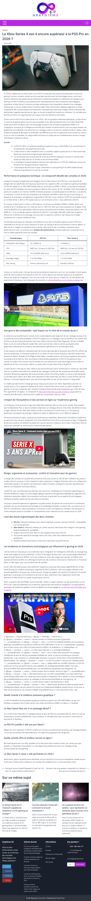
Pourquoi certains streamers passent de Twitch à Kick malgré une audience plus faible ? (32, 887)
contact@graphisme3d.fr (75, 859)
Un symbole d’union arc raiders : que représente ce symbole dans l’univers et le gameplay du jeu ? (75, 809)
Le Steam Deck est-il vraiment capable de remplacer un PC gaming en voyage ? (15, 809)
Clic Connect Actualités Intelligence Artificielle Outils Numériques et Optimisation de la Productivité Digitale (33, 849)
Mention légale (50, 858)
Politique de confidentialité (54, 854)
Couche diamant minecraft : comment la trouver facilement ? (45, 808)
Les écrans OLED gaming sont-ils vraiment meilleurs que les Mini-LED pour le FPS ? (33, 877)
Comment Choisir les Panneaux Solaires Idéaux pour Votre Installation (32, 867)
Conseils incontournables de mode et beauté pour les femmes (33, 859)
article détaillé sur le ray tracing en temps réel (65, 280)
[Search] (87, 23)
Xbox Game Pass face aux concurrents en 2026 (56, 391)
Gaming (5, 30)
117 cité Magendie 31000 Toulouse (74, 851)
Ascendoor (42, 898)
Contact (48, 846)
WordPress (60, 898)
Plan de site (49, 862)
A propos (48, 850)
